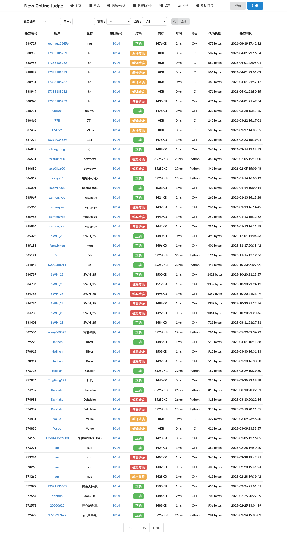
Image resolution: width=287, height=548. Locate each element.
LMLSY (57, 130)
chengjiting (57, 149)
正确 (138, 43)
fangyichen (57, 245)
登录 (238, 5)
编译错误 (138, 53)
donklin (57, 496)
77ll (57, 120)
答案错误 (138, 101)
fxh (57, 255)
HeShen (57, 342)
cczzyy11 (57, 178)
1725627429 (57, 515)
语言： (101, 21)
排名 (186, 5)
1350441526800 (57, 438)
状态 (167, 5)
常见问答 (207, 5)
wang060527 (57, 332)
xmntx (57, 111)
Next (156, 527)
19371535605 (57, 486)
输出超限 (138, 476)
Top (129, 527)
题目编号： (31, 21)
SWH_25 (57, 236)
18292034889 (57, 139)
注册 (255, 5)
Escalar (57, 370)
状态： (137, 21)
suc (57, 448)
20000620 (57, 505)
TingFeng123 (57, 380)
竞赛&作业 (144, 5)
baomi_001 (57, 188)
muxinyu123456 (57, 43)
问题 (96, 5)
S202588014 (57, 265)
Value (57, 419)
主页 (78, 5)
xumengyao (57, 197)
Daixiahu (57, 390)
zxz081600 (57, 159)
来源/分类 (118, 5)
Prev (142, 527)
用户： (67, 21)
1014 (116, 43)
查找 (183, 21)
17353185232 (57, 53)
